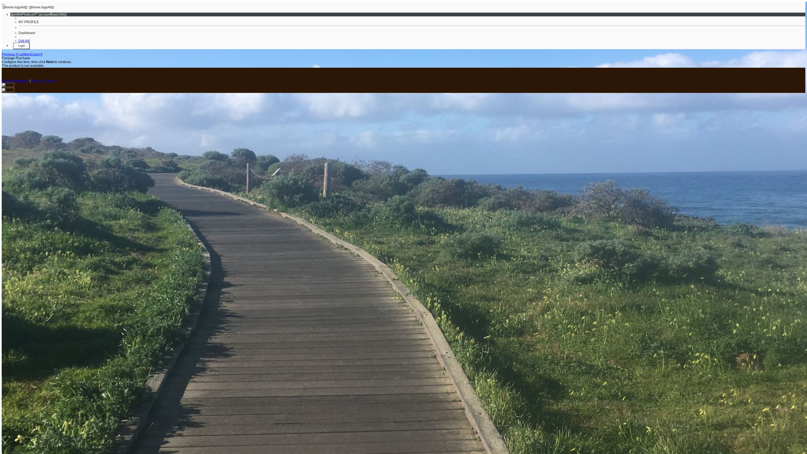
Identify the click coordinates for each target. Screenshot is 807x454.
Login (21, 45)
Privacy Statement (15, 81)
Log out (24, 40)
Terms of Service (43, 81)
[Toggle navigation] (3, 4)
